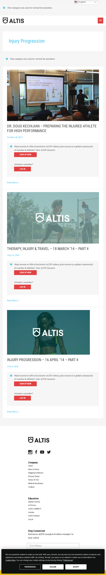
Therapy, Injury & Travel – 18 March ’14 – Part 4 (48, 249)
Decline (53, 567)
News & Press (33, 469)
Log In (22, 169)
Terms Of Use (33, 480)
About (30, 466)
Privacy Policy (33, 476)
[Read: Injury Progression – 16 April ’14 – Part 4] (48, 332)
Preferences (30, 567)
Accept (76, 567)
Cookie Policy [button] (11, 560)
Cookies (31, 487)
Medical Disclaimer (35, 483)
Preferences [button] (68, 560)
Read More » (13, 182)
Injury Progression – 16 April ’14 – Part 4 (42, 360)
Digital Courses (34, 502)
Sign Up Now (25, 154)
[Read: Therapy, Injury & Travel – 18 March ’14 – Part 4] (53, 217)
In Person (32, 505)
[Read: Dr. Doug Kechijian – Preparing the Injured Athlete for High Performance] (53, 95)
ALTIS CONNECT (34, 509)
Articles (31, 512)
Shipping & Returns (35, 473)
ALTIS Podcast (34, 516)
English (82, 2)
